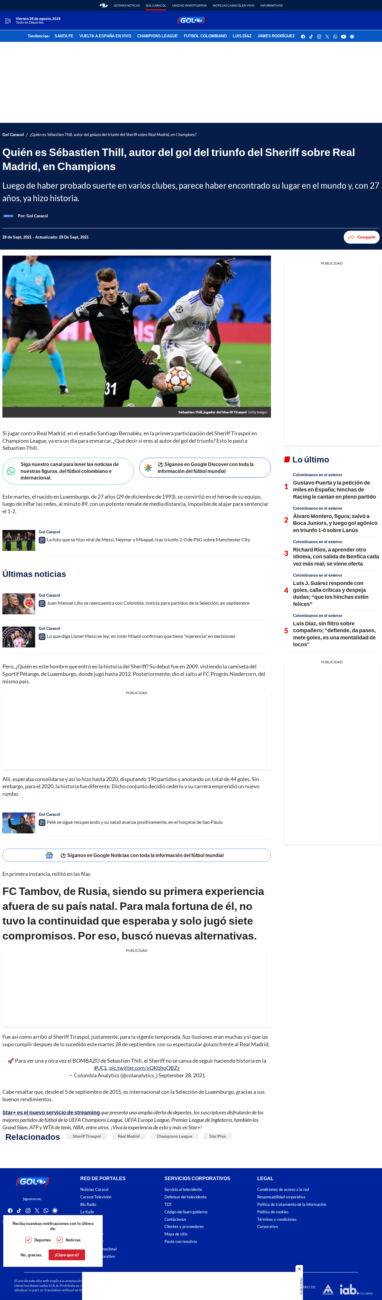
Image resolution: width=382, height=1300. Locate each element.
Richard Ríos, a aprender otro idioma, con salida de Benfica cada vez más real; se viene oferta (336, 556)
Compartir (366, 237)
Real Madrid (129, 1136)
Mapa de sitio (175, 1234)
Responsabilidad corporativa (281, 1197)
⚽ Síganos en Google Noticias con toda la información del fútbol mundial (142, 855)
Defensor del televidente (185, 1197)
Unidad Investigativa (189, 5)
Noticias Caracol (94, 1190)
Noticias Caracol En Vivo (233, 5)
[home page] (104, 5)
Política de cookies (273, 1212)
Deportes (42, 1240)
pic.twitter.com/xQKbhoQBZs (144, 1067)
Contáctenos (175, 1219)
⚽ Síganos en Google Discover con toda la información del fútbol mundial (206, 467)
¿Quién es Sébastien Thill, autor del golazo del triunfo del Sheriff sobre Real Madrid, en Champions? (113, 135)
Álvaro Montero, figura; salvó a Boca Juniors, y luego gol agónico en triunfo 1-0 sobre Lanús (335, 523)
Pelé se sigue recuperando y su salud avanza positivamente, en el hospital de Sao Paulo (135, 822)
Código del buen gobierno (185, 1212)
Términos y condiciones (277, 1219)
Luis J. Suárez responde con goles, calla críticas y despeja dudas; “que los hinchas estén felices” (331, 593)
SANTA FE (64, 36)
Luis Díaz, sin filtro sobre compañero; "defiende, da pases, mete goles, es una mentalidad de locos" (334, 633)
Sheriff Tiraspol (87, 1136)
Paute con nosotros (180, 1242)
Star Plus (217, 1136)
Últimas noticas (127, 5)
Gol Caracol (156, 5)
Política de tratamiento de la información (291, 1204)
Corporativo (267, 1227)
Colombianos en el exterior (317, 474)
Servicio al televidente (183, 1190)
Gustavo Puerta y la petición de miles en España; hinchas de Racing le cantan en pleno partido (334, 489)
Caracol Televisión (95, 1197)
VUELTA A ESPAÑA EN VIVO (105, 36)
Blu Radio (88, 1204)
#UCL (100, 1067)
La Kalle (87, 1212)
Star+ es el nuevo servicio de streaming (51, 1112)
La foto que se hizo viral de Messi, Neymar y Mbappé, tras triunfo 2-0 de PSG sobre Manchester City (148, 539)
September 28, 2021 (181, 1075)
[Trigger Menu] (7, 20)
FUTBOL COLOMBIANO (205, 36)
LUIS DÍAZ (242, 36)
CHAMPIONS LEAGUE (157, 36)
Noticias (73, 1240)
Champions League (174, 1136)
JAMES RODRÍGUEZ (276, 36)
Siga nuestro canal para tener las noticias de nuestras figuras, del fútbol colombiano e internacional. (70, 470)
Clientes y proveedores (184, 1227)
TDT (168, 1204)
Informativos (271, 5)
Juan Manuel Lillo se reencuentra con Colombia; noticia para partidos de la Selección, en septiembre (148, 603)
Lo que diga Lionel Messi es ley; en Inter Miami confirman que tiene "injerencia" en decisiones (141, 636)
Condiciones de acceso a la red (283, 1190)
